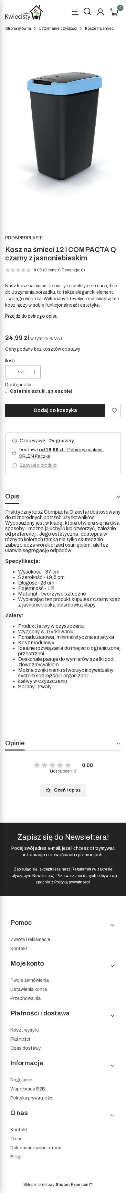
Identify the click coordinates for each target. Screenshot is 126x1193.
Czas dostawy (25, 1048)
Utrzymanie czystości (58, 28)
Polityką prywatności (72, 882)
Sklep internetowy (55, 1184)
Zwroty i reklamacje (30, 939)
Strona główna (18, 28)
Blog (15, 1157)
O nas (16, 1138)
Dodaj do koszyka (55, 410)
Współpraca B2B (27, 1089)
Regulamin (81, 869)
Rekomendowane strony (35, 1147)
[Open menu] (75, 12)
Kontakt (18, 948)
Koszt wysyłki (24, 1030)
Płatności (20, 1039)
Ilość (10, 360)
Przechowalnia (25, 998)
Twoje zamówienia (29, 980)
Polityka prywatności (31, 1098)
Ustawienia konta (28, 989)
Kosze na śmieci (100, 28)
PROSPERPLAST (23, 237)
